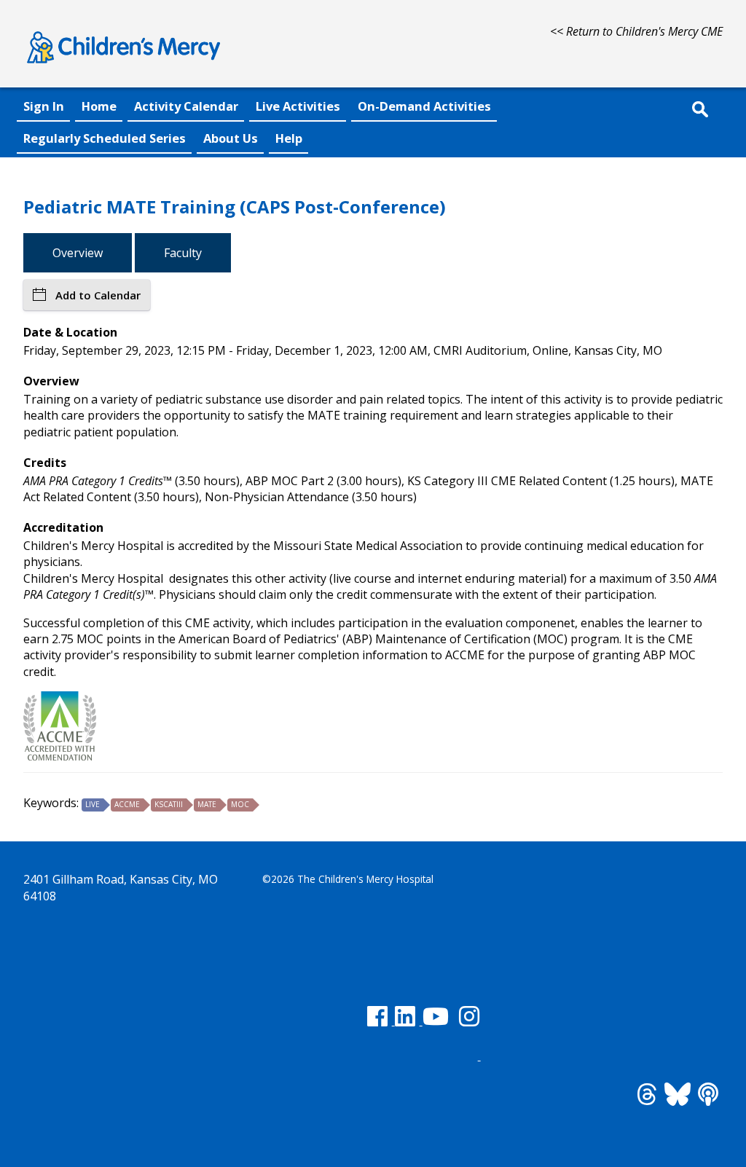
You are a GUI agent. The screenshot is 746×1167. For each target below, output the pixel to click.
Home (99, 106)
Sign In (43, 106)
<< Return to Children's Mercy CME (636, 31)
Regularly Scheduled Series (104, 138)
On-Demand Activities (424, 106)
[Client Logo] (123, 66)
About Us (230, 138)
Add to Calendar (98, 295)
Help (288, 138)
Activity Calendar (186, 106)
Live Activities (298, 106)
